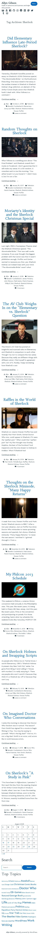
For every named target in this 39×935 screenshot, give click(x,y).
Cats (3, 884)
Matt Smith (8, 462)
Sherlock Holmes (27, 108)
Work (30, 920)
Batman (32, 881)
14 (29, 839)
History (18, 899)
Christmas (19, 884)
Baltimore (18, 881)
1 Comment (20, 288)
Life (4, 902)
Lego (34, 899)
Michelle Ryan (17, 462)
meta (33, 903)
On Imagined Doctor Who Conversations (19, 715)
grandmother (27, 896)
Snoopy (7, 913)
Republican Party (8, 910)
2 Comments (20, 817)
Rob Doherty (28, 379)
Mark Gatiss (27, 188)
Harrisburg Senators (8, 899)
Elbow (23, 892)
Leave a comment (20, 113)
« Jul (3, 853)
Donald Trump (6, 892)
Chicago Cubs (8, 884)
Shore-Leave (32, 910)
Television (30, 104)
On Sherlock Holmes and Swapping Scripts (19, 653)
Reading (26, 907)
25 (13, 847)
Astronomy (5, 881)
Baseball (25, 881)
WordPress (21, 920)
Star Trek (14, 913)
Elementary (27, 106)
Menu (34, 3)
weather (11, 921)
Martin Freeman (9, 190)
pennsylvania (11, 907)
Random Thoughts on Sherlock (19, 131)
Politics (20, 906)
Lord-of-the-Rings (14, 903)
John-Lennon (27, 899)
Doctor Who (9, 631)
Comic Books (30, 884)
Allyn (7, 104)
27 (24, 847)
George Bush (16, 895)
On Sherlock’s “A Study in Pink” (19, 775)
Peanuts (4, 907)
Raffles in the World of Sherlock (20, 401)
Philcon (24, 631)
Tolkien (28, 633)
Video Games (21, 916)
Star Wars (23, 913)
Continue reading (13, 99)
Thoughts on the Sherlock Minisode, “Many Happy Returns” (19, 488)
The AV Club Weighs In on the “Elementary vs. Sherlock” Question (19, 310)
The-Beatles (8, 916)
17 (8, 843)
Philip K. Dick (9, 283)
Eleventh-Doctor (30, 892)
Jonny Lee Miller (9, 108)
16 (3, 843)
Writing (31, 628)
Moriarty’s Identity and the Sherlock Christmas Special (19, 215)
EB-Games (16, 892)
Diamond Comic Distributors (10, 888)
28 (29, 847)
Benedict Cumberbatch (15, 106)
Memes (26, 902)
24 (8, 847)
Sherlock (18, 108)
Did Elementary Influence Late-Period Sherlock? (19, 42)
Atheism (11, 881)
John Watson (8, 281)
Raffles (25, 462)
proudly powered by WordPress (26, 932)
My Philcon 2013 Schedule (19, 576)
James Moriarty (27, 278)
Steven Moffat (19, 111)
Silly (3, 913)
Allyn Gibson (9, 2)
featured (5, 896)
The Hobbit (22, 633)
